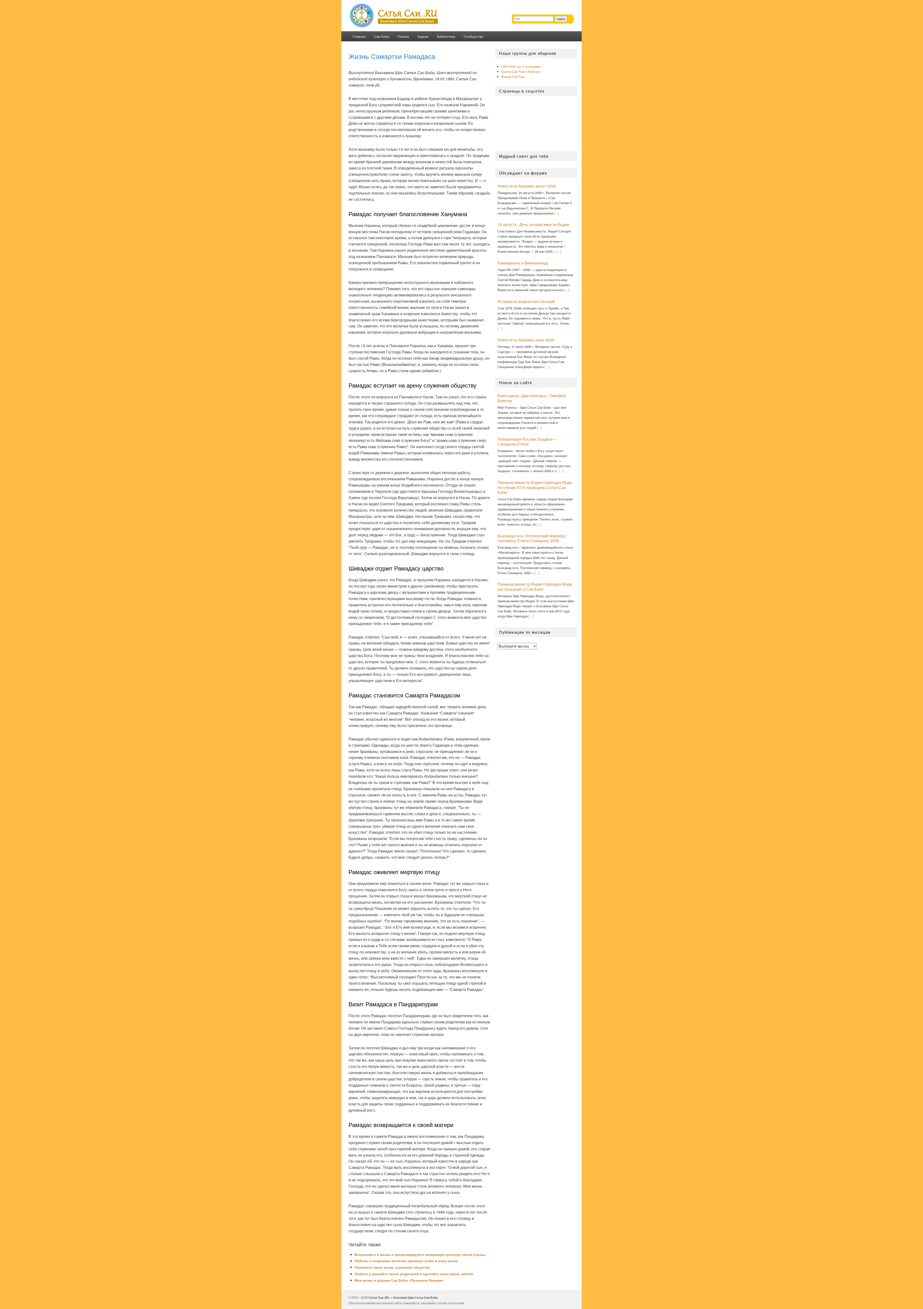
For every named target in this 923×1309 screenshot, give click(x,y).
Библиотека (446, 36)
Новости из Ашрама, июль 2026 (526, 340)
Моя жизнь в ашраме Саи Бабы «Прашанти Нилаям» (399, 1280)
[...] (556, 213)
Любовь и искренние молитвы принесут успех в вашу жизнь (406, 1260)
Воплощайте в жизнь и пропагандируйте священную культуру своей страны (420, 1254)
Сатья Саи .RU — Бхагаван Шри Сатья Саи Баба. (403, 1297)
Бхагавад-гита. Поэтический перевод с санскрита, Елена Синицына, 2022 (532, 538)
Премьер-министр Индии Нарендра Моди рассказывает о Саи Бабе (535, 586)
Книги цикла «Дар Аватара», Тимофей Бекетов (532, 398)
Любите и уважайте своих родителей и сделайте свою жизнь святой (414, 1273)
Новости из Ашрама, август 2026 (527, 186)
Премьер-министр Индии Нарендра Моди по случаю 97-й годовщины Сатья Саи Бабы (535, 487)
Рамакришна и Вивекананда (523, 263)
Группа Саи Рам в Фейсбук (520, 71)
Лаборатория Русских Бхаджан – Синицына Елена (527, 441)
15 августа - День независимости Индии (533, 224)
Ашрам (423, 36)
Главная (359, 36)
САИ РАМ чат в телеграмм (520, 66)
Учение (403, 36)
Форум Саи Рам (512, 76)
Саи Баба (381, 36)
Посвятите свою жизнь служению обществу (392, 1267)
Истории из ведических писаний (526, 301)
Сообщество (473, 36)
